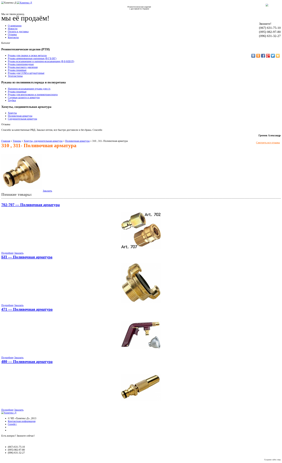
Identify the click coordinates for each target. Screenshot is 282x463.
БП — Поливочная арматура (26, 257)
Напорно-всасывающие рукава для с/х (29, 88)
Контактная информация (21, 421)
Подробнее (7, 253)
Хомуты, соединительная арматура (43, 141)
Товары (17, 141)
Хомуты (12, 113)
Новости (12, 28)
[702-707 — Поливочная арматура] (141, 250)
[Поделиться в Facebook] (263, 56)
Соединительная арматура (22, 118)
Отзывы (12, 34)
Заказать (47, 190)
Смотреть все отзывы (268, 142)
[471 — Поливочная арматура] (141, 354)
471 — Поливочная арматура (27, 309)
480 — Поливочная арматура (27, 361)
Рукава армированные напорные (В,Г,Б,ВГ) (32, 58)
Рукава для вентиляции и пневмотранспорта (33, 94)
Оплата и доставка (18, 31)
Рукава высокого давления (23, 67)
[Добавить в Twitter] (273, 56)
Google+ (12, 424)
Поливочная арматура (20, 115)
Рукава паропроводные (21, 64)
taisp (279, 460)
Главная (5, 141)
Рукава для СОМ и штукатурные (26, 73)
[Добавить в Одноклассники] (258, 56)
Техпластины (15, 76)
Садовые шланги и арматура (24, 97)
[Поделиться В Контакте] (253, 56)
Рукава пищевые (17, 70)
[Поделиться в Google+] (268, 56)
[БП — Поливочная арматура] (141, 302)
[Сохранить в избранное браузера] (278, 56)
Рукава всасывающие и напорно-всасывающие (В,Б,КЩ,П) (41, 61)
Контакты (13, 37)
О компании (15, 25)
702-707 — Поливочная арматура (30, 205)
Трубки (12, 100)
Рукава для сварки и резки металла (27, 55)
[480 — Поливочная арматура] (141, 407)
